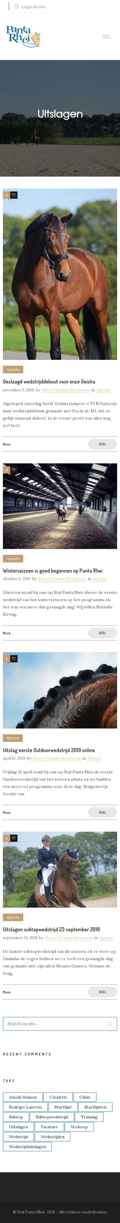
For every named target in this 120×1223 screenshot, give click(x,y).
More (6, 444)
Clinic (85, 1097)
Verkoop (79, 1126)
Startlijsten (95, 1107)
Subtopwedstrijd (52, 1117)
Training (89, 1117)
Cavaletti (58, 1097)
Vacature (49, 1126)
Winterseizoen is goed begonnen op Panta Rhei (53, 570)
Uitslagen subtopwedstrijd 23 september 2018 (51, 929)
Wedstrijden (52, 1136)
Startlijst (63, 1107)
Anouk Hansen (23, 1097)
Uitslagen (18, 1126)
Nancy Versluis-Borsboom (65, 390)
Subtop (16, 1117)
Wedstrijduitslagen (27, 1146)
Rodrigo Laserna (25, 1107)
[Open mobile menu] (108, 36)
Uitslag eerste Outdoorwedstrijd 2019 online (49, 750)
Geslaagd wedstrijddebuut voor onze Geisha (49, 381)
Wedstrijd (18, 1136)
